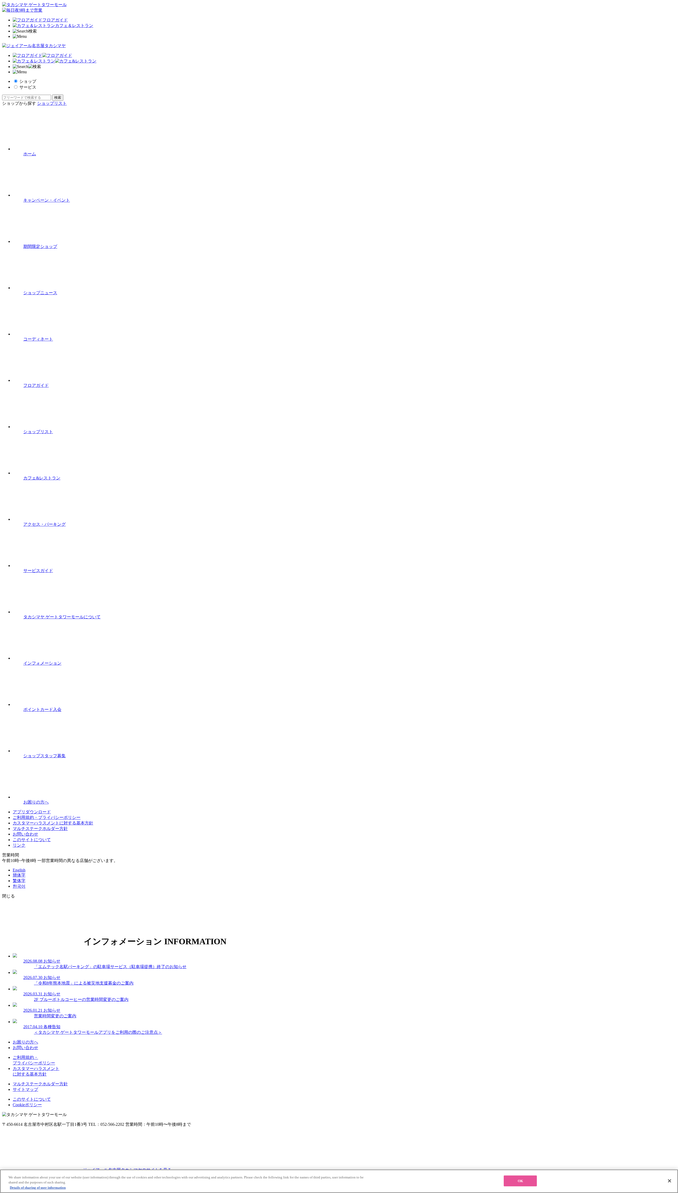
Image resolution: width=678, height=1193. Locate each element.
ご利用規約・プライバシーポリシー (47, 817)
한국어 (19, 886)
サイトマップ (25, 1089)
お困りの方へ (25, 1042)
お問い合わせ (25, 834)
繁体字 (19, 880)
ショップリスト (52, 103)
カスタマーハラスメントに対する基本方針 (53, 823)
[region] (339, 1181)
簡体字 (19, 875)
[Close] (669, 1181)
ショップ (27, 81)
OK (520, 1181)
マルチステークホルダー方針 (40, 828)
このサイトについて (32, 839)
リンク (19, 845)
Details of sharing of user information (38, 1188)
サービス (27, 87)
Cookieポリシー (27, 1105)
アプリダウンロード (32, 812)
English (19, 870)
